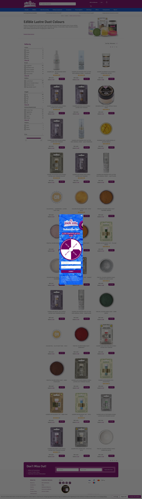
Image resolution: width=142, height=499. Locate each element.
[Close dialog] (81, 215)
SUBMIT (71, 271)
